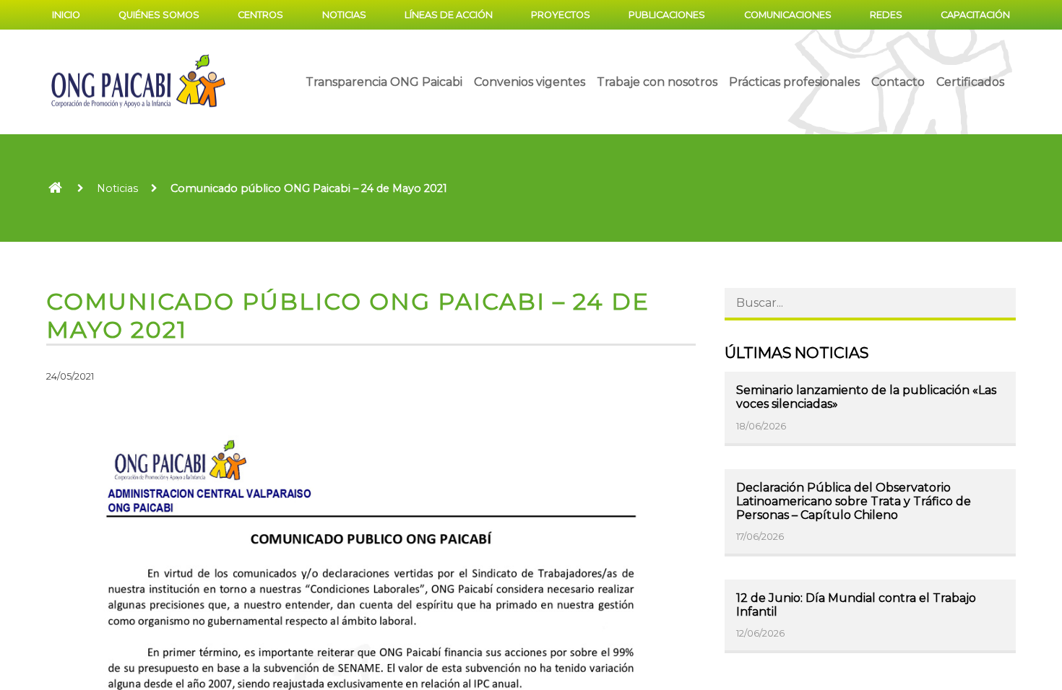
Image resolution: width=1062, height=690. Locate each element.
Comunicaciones (788, 14)
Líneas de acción (449, 14)
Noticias (344, 14)
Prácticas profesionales (794, 82)
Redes (886, 14)
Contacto (898, 82)
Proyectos (560, 14)
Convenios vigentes (529, 82)
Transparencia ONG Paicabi (384, 82)
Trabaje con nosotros (657, 82)
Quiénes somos (158, 14)
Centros (260, 14)
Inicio (66, 14)
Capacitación (975, 14)
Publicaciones (667, 14)
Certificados (970, 82)
